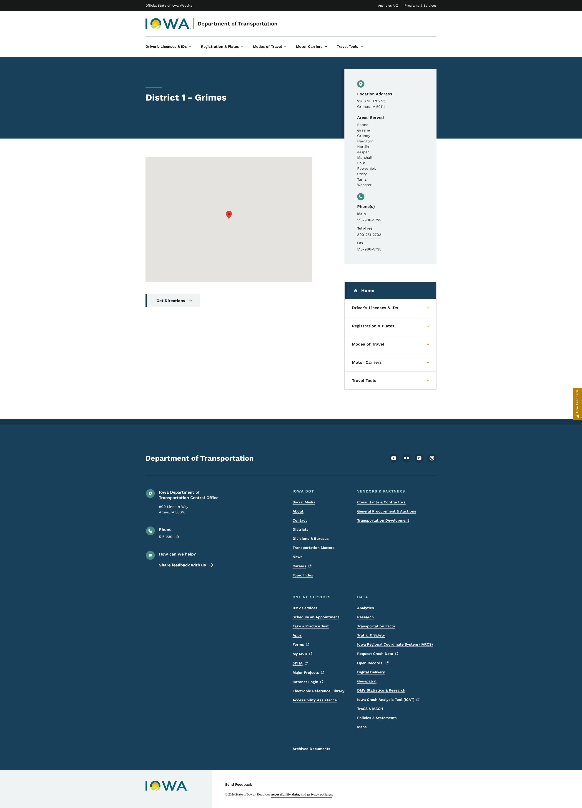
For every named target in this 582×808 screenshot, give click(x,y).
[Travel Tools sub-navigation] (361, 47)
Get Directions (170, 300)
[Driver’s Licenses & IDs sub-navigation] (190, 47)
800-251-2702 (369, 234)
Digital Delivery (371, 672)
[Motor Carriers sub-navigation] (326, 47)
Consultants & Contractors (381, 502)
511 (298, 663)
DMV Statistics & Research (381, 690)
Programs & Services (420, 5)
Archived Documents (311, 749)
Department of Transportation (238, 23)
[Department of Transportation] (168, 23)
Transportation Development (383, 520)
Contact (300, 520)
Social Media (304, 502)
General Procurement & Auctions (386, 511)
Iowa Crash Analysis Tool (385, 699)
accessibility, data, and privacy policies (301, 794)
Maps (362, 727)
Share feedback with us (182, 565)
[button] (229, 215)
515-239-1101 (169, 537)
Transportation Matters (314, 547)
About (298, 511)
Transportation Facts (376, 626)
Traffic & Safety (371, 635)
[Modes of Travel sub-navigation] (285, 47)
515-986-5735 (369, 249)
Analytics (365, 608)
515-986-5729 (369, 220)
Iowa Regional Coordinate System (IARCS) (395, 644)
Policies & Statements (377, 718)
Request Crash (375, 653)
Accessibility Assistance (315, 700)
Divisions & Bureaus (311, 538)
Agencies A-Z (388, 5)
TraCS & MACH (370, 709)
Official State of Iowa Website (169, 5)
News (298, 557)
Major (306, 672)
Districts (301, 529)
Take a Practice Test (311, 626)
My (300, 654)
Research (365, 617)
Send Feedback (238, 784)
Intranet (305, 682)
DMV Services (305, 608)
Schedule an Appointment (316, 617)
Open (370, 663)
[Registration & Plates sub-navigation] (242, 47)
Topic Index (303, 575)
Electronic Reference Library (318, 691)
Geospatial (366, 681)
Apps (297, 635)
